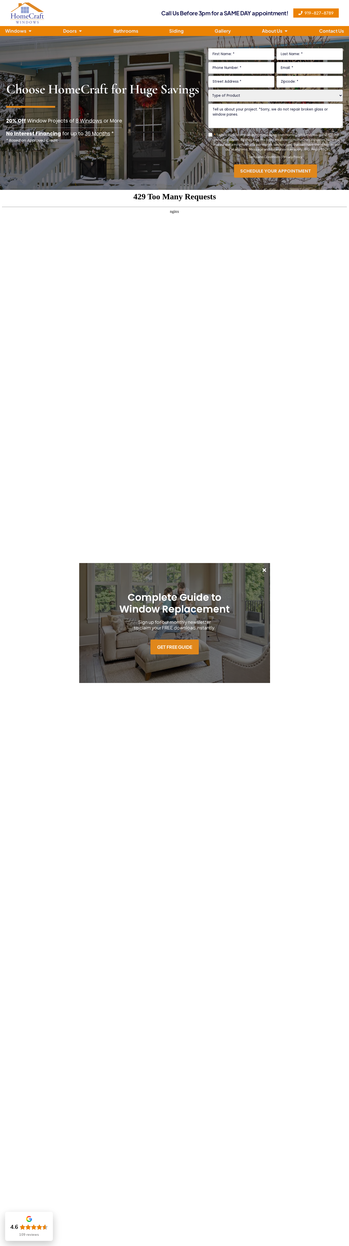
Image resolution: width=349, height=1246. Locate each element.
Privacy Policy (292, 157)
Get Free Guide (174, 647)
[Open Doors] (80, 31)
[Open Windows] (30, 31)
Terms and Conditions (264, 157)
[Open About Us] (286, 31)
